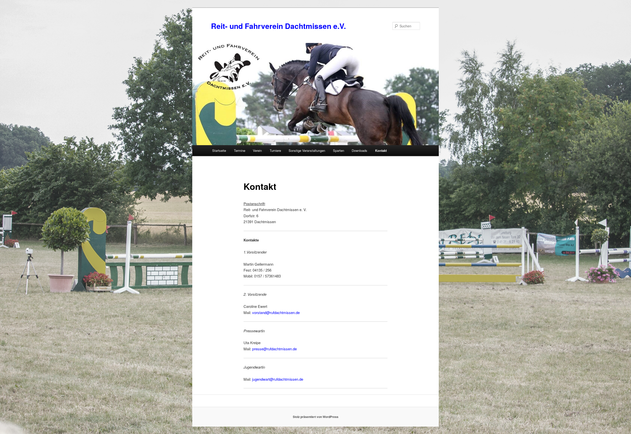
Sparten (338, 150)
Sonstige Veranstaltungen (307, 150)
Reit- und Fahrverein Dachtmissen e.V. (278, 25)
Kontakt (381, 150)
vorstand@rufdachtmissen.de (276, 312)
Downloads (359, 150)
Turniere (275, 150)
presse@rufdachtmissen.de (274, 348)
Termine (239, 150)
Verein (257, 150)
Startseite (219, 150)
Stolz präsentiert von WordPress (315, 416)
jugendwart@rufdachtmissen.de (277, 379)
